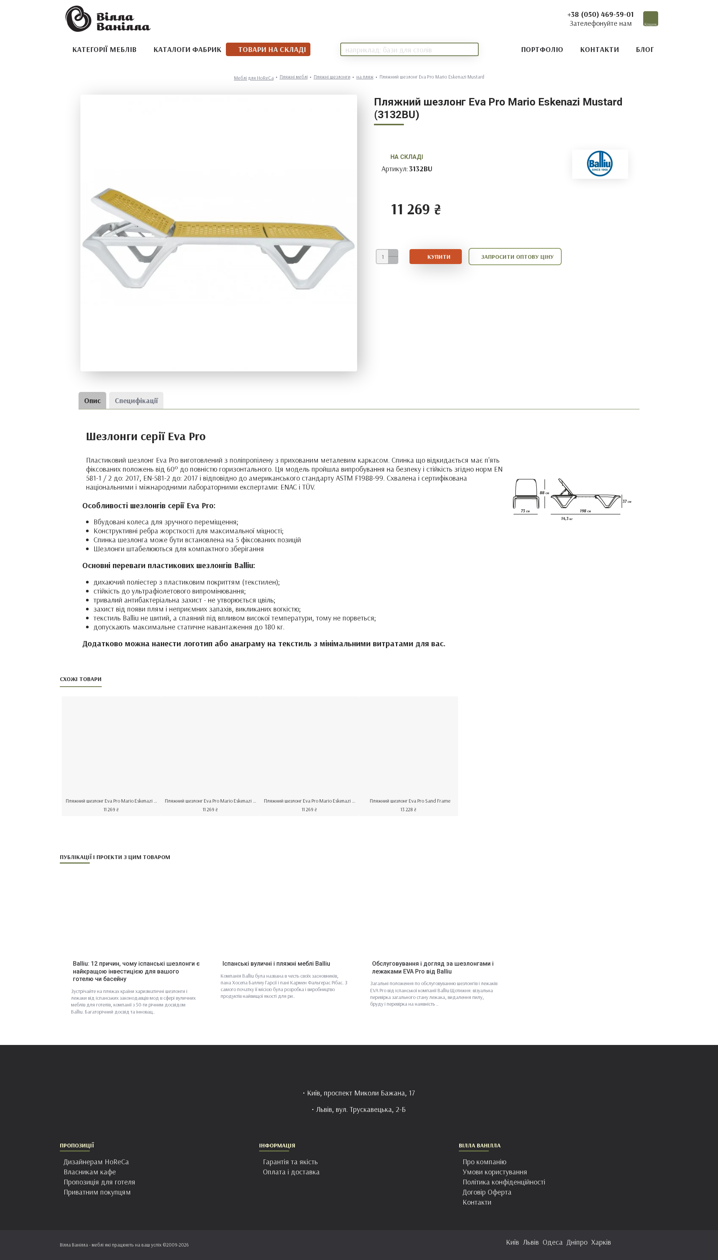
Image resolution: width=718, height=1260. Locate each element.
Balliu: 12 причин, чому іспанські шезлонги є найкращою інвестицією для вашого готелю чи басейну (136, 971)
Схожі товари (81, 679)
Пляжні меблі (294, 77)
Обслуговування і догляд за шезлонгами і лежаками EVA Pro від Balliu (433, 967)
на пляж (365, 77)
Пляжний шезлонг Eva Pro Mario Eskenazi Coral (113, 800)
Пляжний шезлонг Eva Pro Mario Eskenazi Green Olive (212, 800)
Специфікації (136, 400)
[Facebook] (336, 1245)
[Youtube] (381, 1245)
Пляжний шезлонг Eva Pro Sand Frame (410, 800)
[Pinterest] (366, 1245)
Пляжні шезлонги (332, 77)
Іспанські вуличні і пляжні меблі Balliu (276, 963)
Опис (92, 400)
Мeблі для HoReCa (254, 78)
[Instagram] (351, 1245)
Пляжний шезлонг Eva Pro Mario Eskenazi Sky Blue (311, 800)
